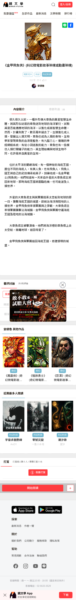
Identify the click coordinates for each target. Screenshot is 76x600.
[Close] (63, 285)
